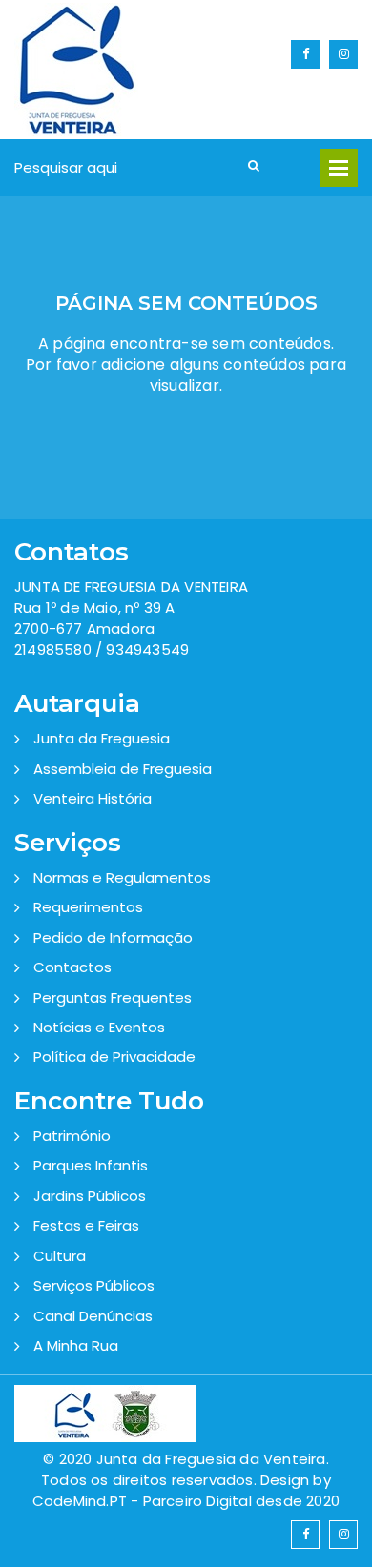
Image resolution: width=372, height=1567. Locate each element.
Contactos (72, 967)
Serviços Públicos (94, 1285)
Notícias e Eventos (99, 1027)
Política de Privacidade (114, 1057)
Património (72, 1136)
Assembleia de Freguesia (122, 769)
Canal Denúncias (93, 1316)
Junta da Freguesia (101, 738)
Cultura (59, 1256)
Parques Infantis (90, 1165)
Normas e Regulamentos (122, 877)
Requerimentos (88, 907)
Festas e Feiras (86, 1225)
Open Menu (339, 168)
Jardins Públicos (89, 1196)
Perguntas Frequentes (112, 997)
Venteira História (92, 798)
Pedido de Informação (113, 937)
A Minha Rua (75, 1345)
